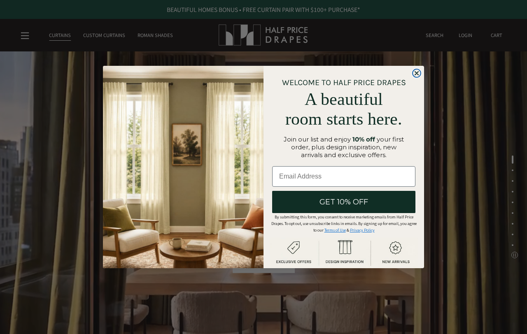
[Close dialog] (417, 73)
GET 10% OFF (343, 201)
